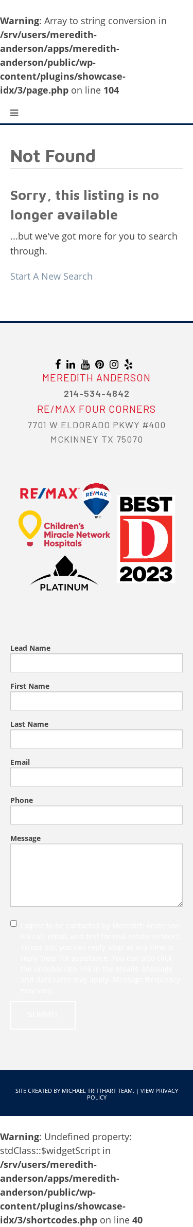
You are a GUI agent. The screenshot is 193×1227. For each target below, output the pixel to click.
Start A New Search (51, 276)
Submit (43, 1015)
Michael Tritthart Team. (98, 1090)
